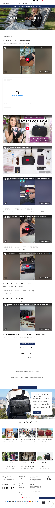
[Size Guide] (10, 456)
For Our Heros (21, 483)
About (35, 3)
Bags (19, 3)
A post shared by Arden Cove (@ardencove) (17, 110)
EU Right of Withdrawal (23, 490)
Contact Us (21, 494)
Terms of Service (38, 377)
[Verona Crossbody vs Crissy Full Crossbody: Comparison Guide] (45, 433)
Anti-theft (24, 3)
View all (27, 424)
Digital (30, 3)
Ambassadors (21, 481)
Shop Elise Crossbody (27, 343)
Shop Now (37, 412)
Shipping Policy (22, 487)
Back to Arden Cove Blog (28, 387)
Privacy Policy (32, 377)
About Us (21, 480)
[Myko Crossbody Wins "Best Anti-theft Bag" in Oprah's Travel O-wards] (10, 433)
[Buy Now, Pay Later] (45, 456)
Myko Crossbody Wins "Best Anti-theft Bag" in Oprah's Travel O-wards (10, 441)
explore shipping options (27, 468)
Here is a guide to (6, 337)
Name (4, 357)
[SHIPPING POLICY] (27, 456)
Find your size (10, 468)
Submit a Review (22, 476)
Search (20, 478)
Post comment (28, 374)
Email (29, 357)
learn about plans (45, 468)
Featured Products (43, 497)
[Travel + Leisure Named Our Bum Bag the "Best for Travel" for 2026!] (27, 433)
